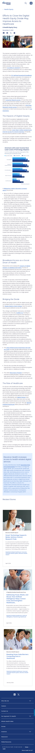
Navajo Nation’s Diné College (13, 306)
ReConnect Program (16, 372)
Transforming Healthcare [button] (19, 616)
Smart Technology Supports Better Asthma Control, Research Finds (16, 537)
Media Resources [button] (6, 742)
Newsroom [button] (4, 737)
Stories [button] (3, 726)
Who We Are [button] (5, 701)
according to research (13, 67)
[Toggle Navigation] (25, 3)
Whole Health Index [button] (7, 721)
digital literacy (21, 397)
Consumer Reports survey (13, 100)
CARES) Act (19, 313)
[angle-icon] (3, 10)
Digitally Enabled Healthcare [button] (13, 552)
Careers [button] (3, 706)
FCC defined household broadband (21, 75)
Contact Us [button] (4, 711)
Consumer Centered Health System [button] (16, 552)
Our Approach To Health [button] (8, 716)
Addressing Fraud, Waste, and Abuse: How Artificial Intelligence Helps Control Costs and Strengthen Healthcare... (17, 598)
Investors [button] (4, 731)
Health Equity (8, 9)
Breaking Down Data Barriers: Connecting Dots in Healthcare (18, 656)
